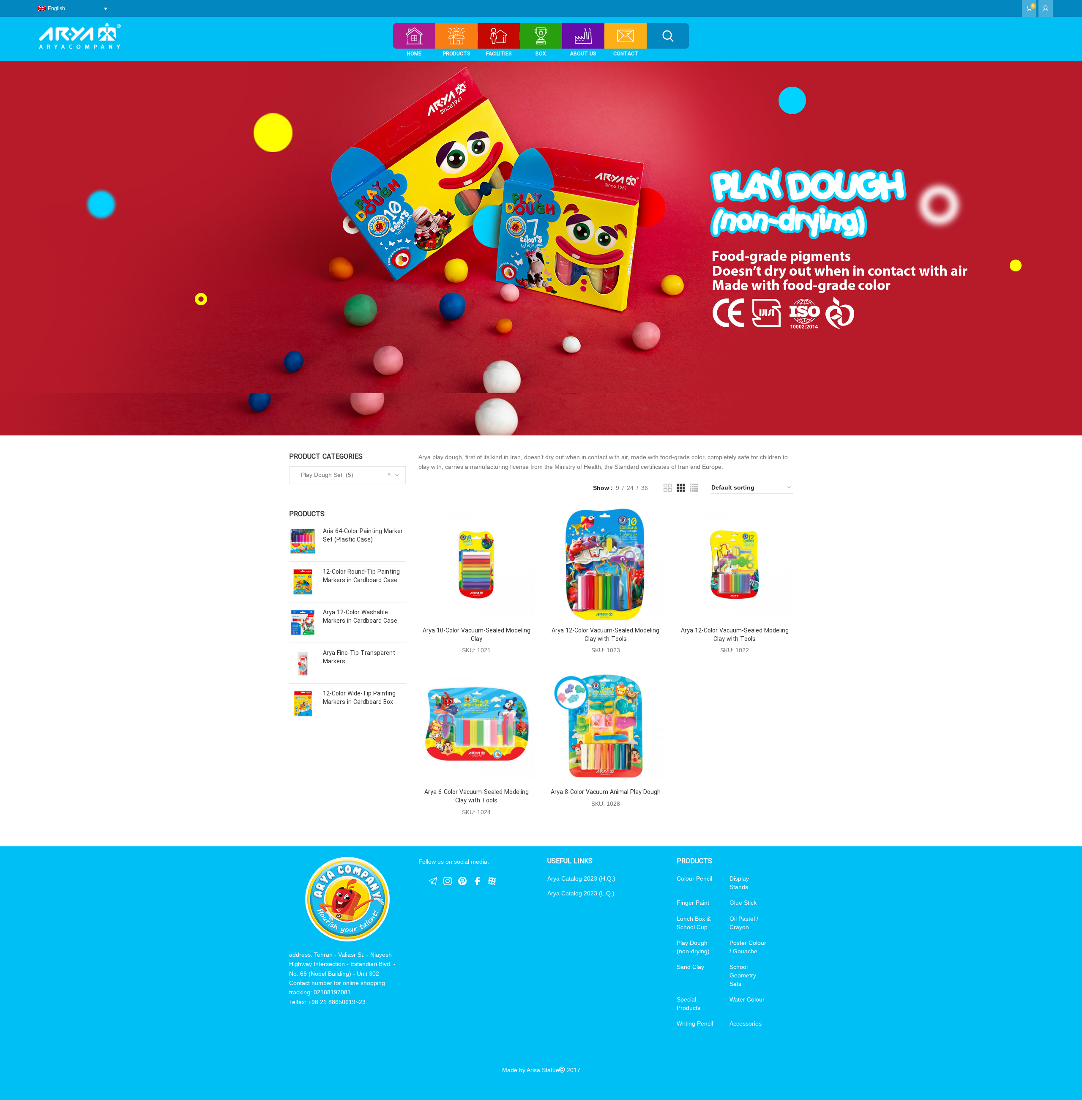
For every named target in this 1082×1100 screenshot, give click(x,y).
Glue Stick (743, 902)
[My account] (1045, 8)
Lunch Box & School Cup (693, 922)
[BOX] (541, 35)
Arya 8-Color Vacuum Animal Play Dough (606, 792)
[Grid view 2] (668, 488)
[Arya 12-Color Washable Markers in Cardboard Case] (303, 622)
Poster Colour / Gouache (748, 947)
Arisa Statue (543, 1070)
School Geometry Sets (743, 975)
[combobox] (347, 475)
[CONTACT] (625, 35)
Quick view (528, 520)
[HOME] (414, 35)
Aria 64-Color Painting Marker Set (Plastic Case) (363, 536)
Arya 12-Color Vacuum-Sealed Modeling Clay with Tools (605, 635)
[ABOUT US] (583, 35)
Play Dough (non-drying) (693, 947)
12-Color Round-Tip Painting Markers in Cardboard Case (361, 576)
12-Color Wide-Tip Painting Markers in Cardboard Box (359, 698)
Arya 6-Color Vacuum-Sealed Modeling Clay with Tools (476, 796)
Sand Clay (690, 966)
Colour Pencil (694, 878)
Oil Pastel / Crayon (744, 922)
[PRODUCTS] (456, 35)
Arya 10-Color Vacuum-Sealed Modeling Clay (476, 635)
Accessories (746, 1023)
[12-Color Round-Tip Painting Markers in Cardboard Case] (303, 582)
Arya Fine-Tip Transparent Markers (359, 657)
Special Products (688, 1003)
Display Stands (739, 882)
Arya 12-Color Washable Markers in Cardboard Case (360, 617)
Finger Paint (693, 902)
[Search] (668, 35)
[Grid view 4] (694, 488)
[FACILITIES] (498, 35)
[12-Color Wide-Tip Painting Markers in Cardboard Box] (303, 703)
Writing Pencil (695, 1023)
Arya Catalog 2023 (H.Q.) (581, 878)
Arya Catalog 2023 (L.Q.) (581, 893)
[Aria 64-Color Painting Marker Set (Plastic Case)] (303, 541)
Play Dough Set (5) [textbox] (324, 474)
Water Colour (747, 999)
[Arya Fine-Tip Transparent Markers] (303, 663)
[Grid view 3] (681, 488)
